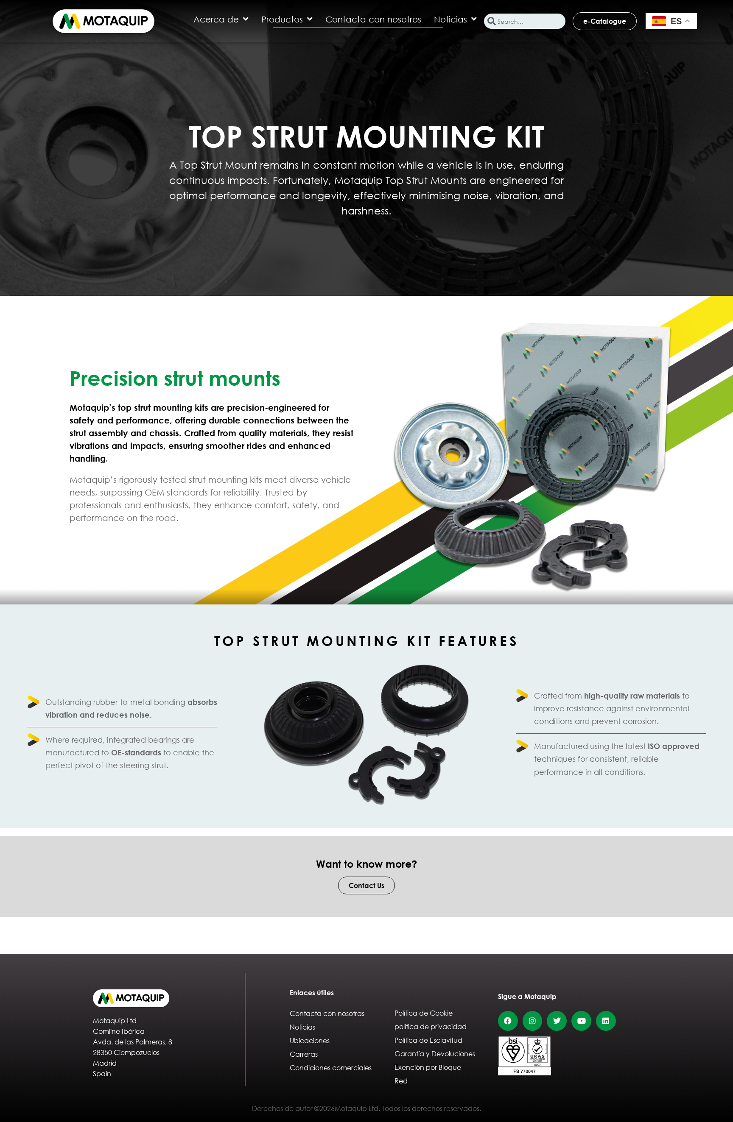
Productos (282, 19)
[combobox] (524, 21)
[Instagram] (533, 1021)
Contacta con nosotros (373, 19)
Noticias (450, 19)
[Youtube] (581, 1021)
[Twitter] (557, 1021)
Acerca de (216, 19)
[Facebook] (508, 1021)
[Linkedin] (606, 1021)
